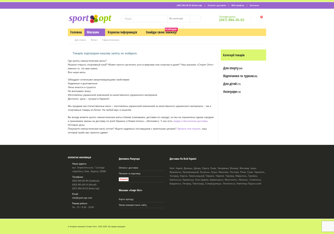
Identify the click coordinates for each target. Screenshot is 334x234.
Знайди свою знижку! (161, 31)
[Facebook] (264, 5)
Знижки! (124, 179)
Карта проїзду (126, 199)
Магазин (93, 32)
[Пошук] (195, 18)
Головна (76, 32)
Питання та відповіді (129, 173)
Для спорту (230, 68)
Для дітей (230, 83)
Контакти (254, 5)
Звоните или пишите (189, 128)
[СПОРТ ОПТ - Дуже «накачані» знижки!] (90, 18)
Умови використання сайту (133, 205)
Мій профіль (238, 5)
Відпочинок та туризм (238, 75)
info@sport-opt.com (82, 198)
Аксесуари (230, 91)
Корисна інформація (122, 32)
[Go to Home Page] (69, 40)
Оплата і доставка (217, 5)
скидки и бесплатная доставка (190, 121)
